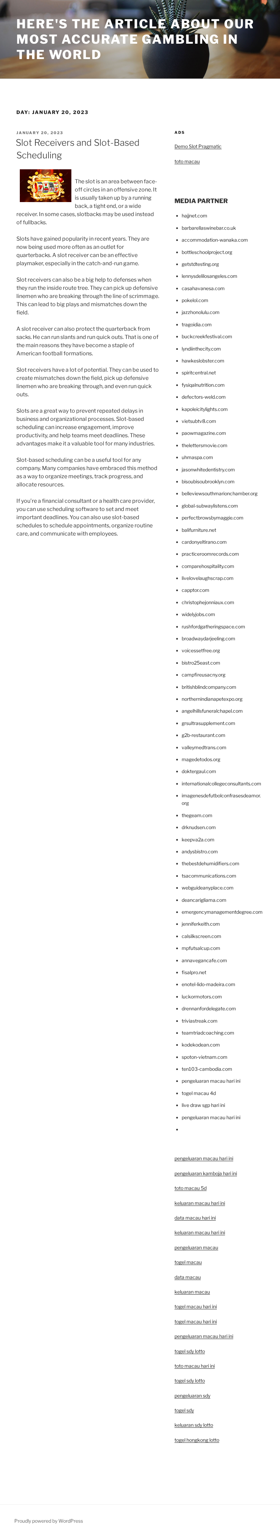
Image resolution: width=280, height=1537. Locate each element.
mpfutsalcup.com (201, 948)
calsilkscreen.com (201, 936)
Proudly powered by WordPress (48, 1521)
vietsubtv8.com (199, 421)
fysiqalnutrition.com (203, 385)
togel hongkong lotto (196, 1440)
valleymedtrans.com (204, 747)
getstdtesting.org (200, 264)
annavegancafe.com (204, 960)
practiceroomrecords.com (210, 554)
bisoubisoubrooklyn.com (208, 481)
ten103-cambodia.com (207, 1069)
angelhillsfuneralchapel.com (212, 711)
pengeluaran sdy (192, 1395)
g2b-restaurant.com (203, 735)
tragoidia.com (197, 324)
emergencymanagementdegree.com (222, 912)
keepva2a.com (198, 839)
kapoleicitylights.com (205, 409)
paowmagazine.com (204, 433)
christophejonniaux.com (208, 602)
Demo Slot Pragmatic (198, 146)
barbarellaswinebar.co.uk (209, 228)
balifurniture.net (199, 530)
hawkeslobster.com (203, 361)
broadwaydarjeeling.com (208, 638)
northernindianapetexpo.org (212, 699)
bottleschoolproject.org (207, 252)
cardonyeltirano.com (204, 542)
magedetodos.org (201, 759)
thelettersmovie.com (204, 445)
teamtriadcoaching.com (208, 1033)
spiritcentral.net (199, 372)
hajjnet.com (194, 215)
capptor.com (195, 590)
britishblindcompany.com (209, 687)
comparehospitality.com (208, 566)
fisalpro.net (194, 972)
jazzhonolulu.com (201, 312)
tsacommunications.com (209, 876)
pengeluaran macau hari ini (203, 1336)
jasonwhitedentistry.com (208, 469)
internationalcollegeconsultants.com (221, 783)
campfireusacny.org (203, 675)
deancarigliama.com (204, 900)
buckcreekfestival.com (207, 336)
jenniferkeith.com (201, 924)
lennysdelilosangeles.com (209, 276)
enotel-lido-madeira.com (208, 984)
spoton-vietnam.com (204, 1057)
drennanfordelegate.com (209, 1008)
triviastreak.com (200, 1021)
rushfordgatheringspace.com (213, 626)
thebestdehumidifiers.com (210, 863)
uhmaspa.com (197, 457)
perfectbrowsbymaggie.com (212, 518)
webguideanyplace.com (208, 888)
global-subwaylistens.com (210, 506)
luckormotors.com (202, 996)
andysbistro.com (200, 851)
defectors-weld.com (204, 397)
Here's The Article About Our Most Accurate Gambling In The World (135, 39)
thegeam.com (197, 815)
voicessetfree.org (201, 650)
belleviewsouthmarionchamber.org (219, 493)
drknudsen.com (199, 827)
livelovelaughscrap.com (208, 578)
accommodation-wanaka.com (215, 240)
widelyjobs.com (198, 614)
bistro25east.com (201, 663)
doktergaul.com (199, 771)
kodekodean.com (201, 1045)
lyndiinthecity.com (201, 349)
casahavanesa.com (203, 288)
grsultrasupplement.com (208, 723)
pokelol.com (195, 300)
